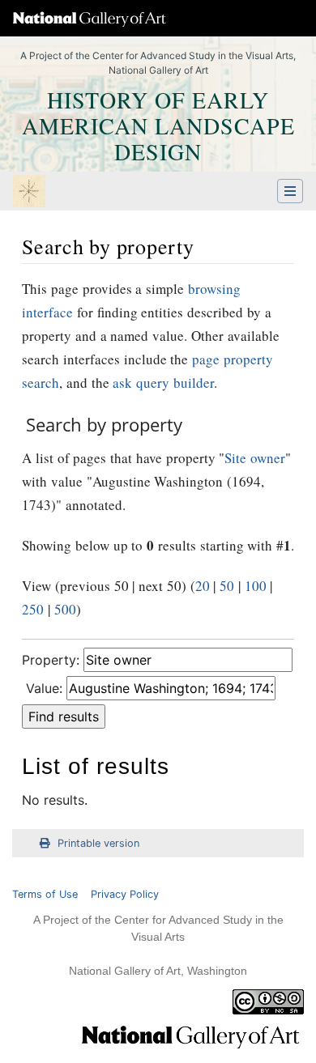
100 (256, 585)
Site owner (254, 458)
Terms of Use (45, 894)
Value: (44, 688)
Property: (50, 660)
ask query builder (163, 382)
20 (202, 585)
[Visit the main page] (29, 192)
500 (65, 609)
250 (33, 609)
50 (227, 585)
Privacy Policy (125, 894)
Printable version (98, 843)
